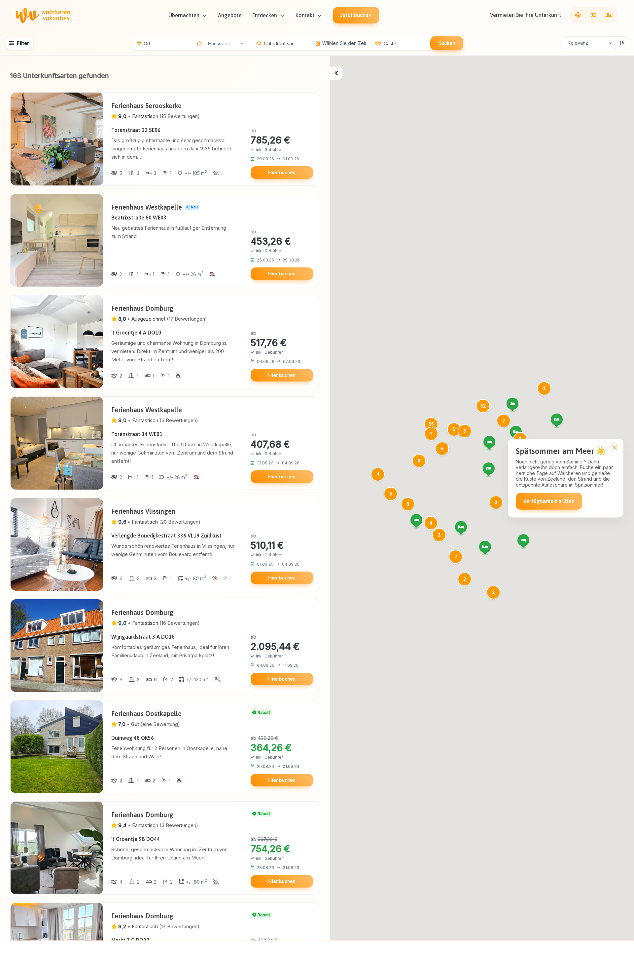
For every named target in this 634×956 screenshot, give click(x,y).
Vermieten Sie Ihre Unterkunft (525, 15)
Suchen (447, 43)
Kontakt (305, 15)
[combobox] (226, 43)
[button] (489, 442)
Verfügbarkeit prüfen (549, 501)
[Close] (614, 447)
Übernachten (183, 15)
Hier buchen (282, 172)
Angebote (230, 15)
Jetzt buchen (355, 15)
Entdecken (264, 15)
